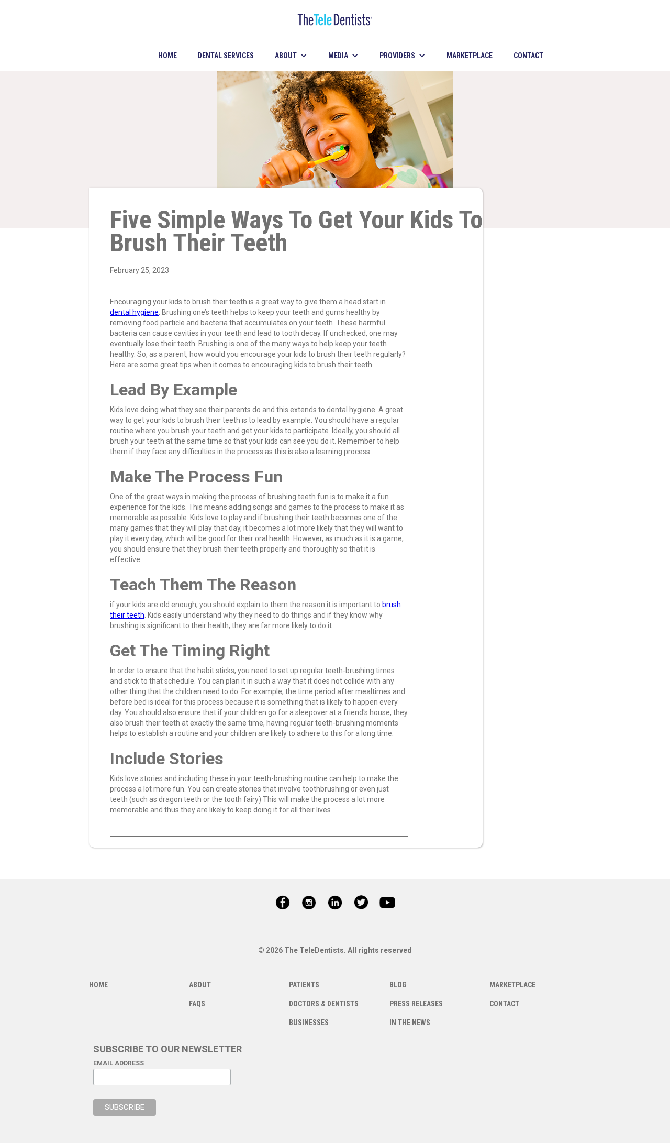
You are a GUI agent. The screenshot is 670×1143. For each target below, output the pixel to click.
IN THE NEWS (409, 1022)
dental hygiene (134, 312)
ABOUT (200, 985)
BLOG (398, 985)
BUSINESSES (309, 1022)
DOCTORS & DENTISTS (324, 1003)
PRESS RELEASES (416, 1003)
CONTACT (528, 55)
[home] (335, 20)
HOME (167, 55)
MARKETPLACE (469, 55)
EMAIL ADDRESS (118, 1063)
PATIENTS (304, 985)
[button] (291, 55)
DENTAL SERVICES (226, 55)
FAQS (197, 1003)
